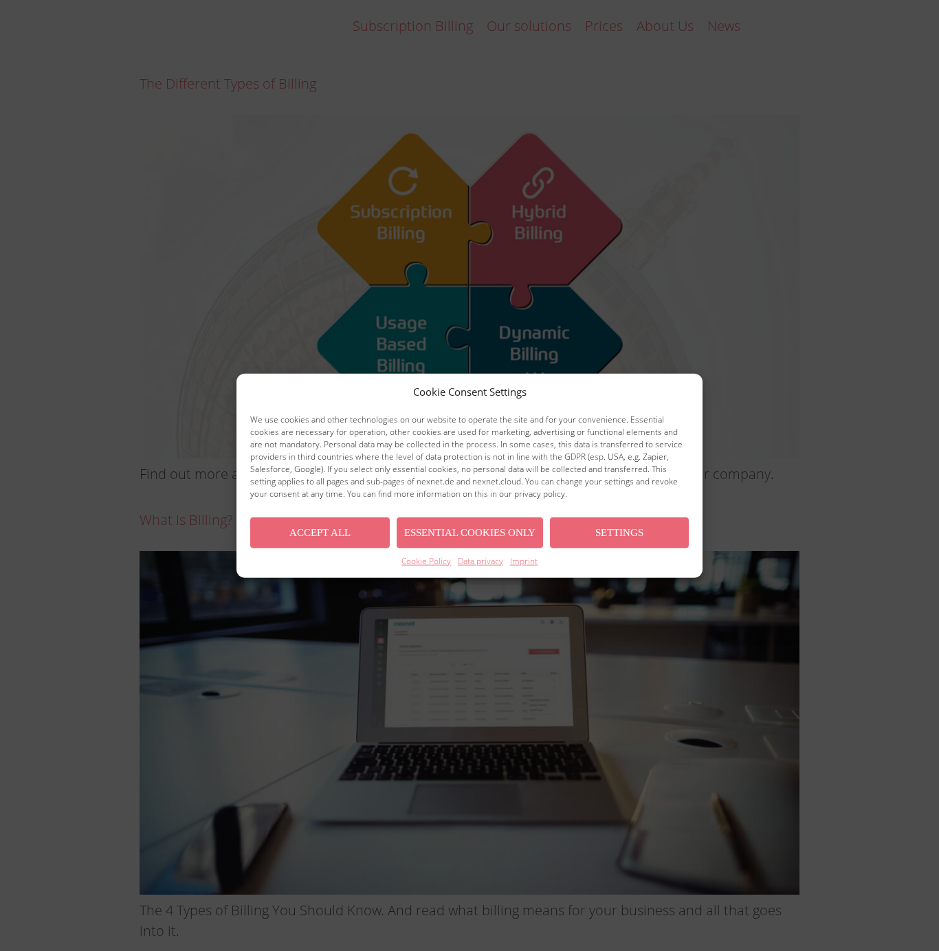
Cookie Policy (426, 560)
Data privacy (480, 560)
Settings (619, 532)
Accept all (320, 532)
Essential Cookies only (469, 532)
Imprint (524, 560)
